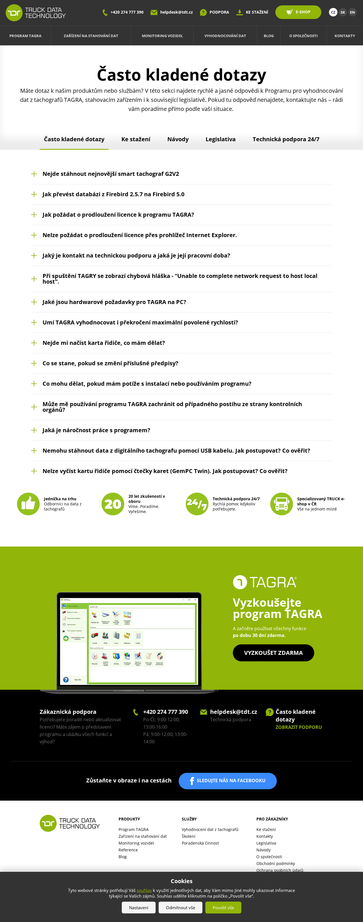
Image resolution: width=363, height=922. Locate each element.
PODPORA (219, 12)
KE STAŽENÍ (257, 12)
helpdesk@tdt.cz (176, 12)
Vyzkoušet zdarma (273, 653)
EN (352, 12)
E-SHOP (303, 11)
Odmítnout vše (180, 907)
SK (343, 12)
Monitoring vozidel (162, 35)
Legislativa (221, 139)
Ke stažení (135, 139)
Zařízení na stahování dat (91, 35)
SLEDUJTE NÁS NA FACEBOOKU (231, 780)
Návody (178, 139)
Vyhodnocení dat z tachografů (210, 829)
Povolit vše (223, 907)
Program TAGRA (25, 35)
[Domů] (36, 12)
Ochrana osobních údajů (279, 870)
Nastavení (138, 907)
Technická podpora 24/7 (286, 139)
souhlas (144, 890)
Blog (269, 35)
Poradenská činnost (200, 843)
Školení (188, 836)
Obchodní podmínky (275, 863)
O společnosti (303, 35)
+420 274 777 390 (127, 12)
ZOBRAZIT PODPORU (299, 727)
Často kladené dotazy (74, 139)
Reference (128, 850)
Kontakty (345, 35)
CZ (333, 12)
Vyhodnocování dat (225, 35)
